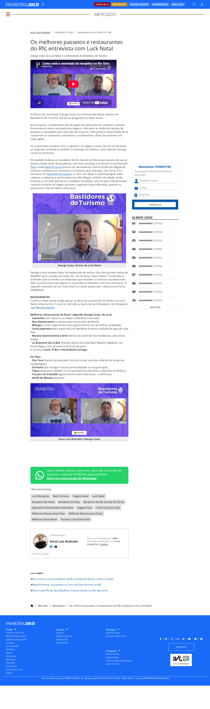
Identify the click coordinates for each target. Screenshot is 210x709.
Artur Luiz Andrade (40, 32)
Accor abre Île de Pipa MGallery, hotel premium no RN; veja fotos (70, 590)
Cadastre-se (155, 204)
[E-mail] (55, 547)
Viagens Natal (81, 496)
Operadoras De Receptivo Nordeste (52, 507)
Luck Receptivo (40, 496)
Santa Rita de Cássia (59, 174)
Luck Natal (98, 496)
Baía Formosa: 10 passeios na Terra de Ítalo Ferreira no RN (67, 584)
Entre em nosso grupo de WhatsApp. (72, 478)
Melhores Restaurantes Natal (85, 513)
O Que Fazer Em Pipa (108, 507)
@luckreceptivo (45, 307)
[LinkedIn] (51, 547)
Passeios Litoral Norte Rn (75, 519)
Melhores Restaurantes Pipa (48, 513)
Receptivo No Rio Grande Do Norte (103, 502)
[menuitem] (43, 4)
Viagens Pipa (84, 507)
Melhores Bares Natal (44, 519)
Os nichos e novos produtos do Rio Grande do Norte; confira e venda (73, 579)
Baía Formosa (53, 167)
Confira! (104, 544)
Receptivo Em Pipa (69, 502)
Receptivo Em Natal (43, 502)
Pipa (33, 167)
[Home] (31, 605)
